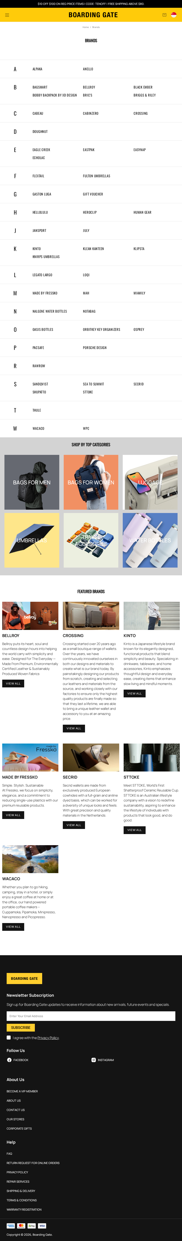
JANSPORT (39, 230)
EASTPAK (88, 149)
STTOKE (88, 392)
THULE (37, 410)
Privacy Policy (48, 1038)
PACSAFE (38, 347)
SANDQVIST (40, 384)
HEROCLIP (90, 212)
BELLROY (89, 87)
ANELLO (88, 69)
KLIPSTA (139, 248)
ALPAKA (38, 69)
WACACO (39, 428)
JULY (86, 230)
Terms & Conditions (22, 1200)
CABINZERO (91, 113)
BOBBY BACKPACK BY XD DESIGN (55, 95)
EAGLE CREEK (41, 149)
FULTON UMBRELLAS (96, 176)
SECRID (139, 384)
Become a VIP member (22, 1091)
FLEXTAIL (38, 176)
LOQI (86, 274)
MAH (86, 293)
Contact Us (16, 1110)
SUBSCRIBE (20, 1027)
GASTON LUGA (42, 194)
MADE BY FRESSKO (45, 293)
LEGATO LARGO (42, 274)
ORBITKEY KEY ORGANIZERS (101, 329)
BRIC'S (87, 95)
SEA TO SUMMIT (93, 384)
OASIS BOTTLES (43, 329)
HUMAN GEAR (143, 212)
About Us (14, 1101)
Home (86, 27)
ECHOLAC (39, 157)
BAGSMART (40, 87)
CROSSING (141, 113)
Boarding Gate (93, 14)
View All (13, 683)
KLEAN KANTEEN (93, 248)
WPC (86, 428)
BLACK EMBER (143, 87)
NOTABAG (89, 311)
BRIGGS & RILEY (145, 95)
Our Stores (15, 1119)
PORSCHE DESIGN (95, 347)
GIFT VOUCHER (93, 194)
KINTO (37, 248)
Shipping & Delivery (21, 1191)
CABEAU (38, 113)
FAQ (9, 1154)
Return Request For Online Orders (33, 1163)
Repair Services (18, 1182)
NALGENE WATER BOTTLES (50, 311)
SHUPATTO (39, 392)
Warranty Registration (24, 1209)
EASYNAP (140, 149)
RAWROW (39, 365)
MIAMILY (139, 293)
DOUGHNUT (40, 131)
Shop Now (32, 488)
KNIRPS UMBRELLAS (46, 256)
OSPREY (139, 329)
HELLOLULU (40, 212)
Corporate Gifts (19, 1129)
